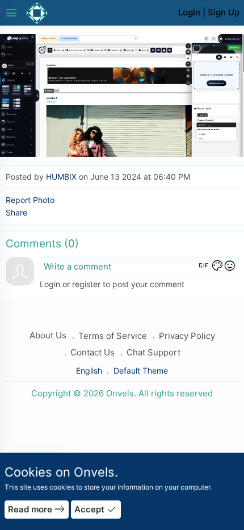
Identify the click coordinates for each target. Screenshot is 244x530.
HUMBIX (61, 176)
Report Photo (30, 200)
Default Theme (140, 370)
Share (16, 212)
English (90, 370)
